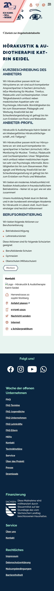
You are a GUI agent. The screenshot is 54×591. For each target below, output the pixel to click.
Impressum (12, 556)
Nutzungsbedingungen (18, 568)
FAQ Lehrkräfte (14, 424)
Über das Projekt (15, 461)
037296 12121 (18, 309)
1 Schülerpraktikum (22, 328)
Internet (15, 322)
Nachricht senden (21, 316)
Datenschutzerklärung (18, 562)
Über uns (11, 531)
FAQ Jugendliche (15, 411)
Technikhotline (14, 449)
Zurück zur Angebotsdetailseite (22, 33)
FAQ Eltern (12, 430)
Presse (9, 467)
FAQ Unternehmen (16, 417)
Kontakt (10, 442)
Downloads (12, 474)
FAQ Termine (13, 405)
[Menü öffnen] (49, 5)
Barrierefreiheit (14, 575)
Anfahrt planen (19, 303)
